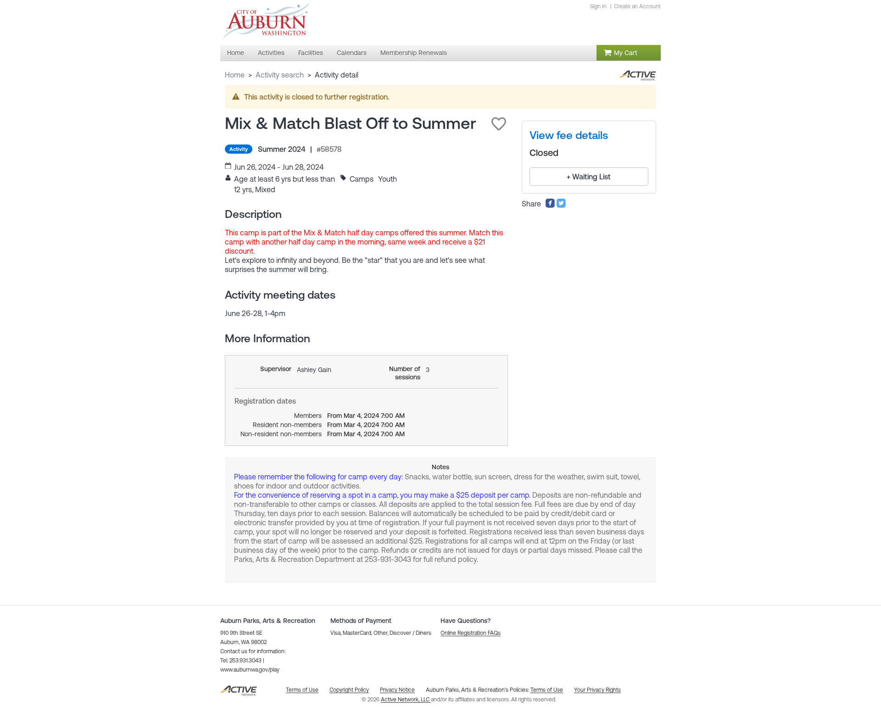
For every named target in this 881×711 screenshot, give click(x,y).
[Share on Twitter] (561, 205)
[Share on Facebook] (550, 205)
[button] (498, 124)
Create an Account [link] (637, 6)
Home (235, 75)
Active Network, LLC (406, 699)
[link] (569, 135)
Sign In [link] (598, 6)
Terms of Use (546, 690)
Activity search (280, 75)
